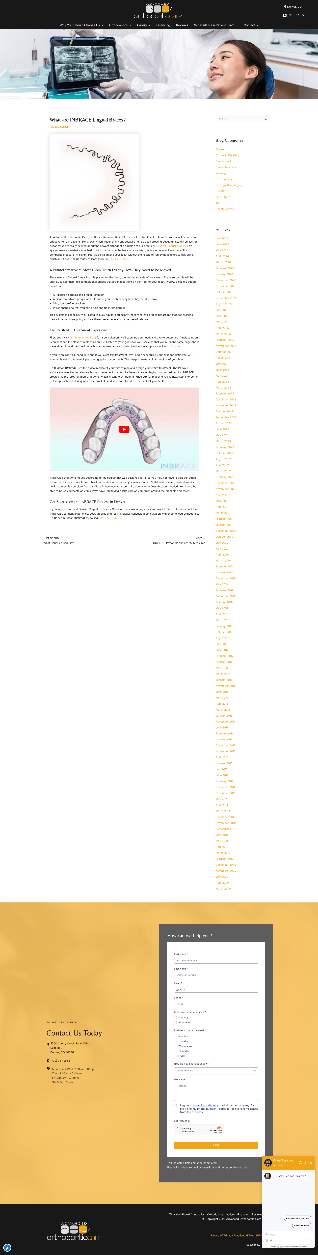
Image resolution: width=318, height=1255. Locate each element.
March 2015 (223, 709)
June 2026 (222, 244)
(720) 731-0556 (297, 15)
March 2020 (223, 560)
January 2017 (224, 662)
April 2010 (222, 846)
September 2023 (226, 417)
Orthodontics (224, 179)
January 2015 (224, 715)
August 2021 (223, 495)
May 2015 (222, 697)
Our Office (222, 191)
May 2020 (222, 548)
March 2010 (223, 852)
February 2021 (225, 518)
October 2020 (224, 536)
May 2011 (221, 799)
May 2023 (222, 435)
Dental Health (224, 161)
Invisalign (221, 173)
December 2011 (225, 787)
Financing (243, 1214)
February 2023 (225, 447)
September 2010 (226, 829)
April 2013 (222, 757)
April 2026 (222, 256)
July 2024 (222, 363)
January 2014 (224, 739)
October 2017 (224, 632)
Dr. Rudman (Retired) (83, 337)
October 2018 (224, 602)
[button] (101, 25)
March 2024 (223, 387)
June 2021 (222, 500)
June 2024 (222, 369)
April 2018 (222, 614)
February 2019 (225, 590)
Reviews (257, 1214)
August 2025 (224, 304)
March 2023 (223, 441)
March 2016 (223, 673)
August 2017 (223, 638)
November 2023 (226, 405)
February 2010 (225, 858)
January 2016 (224, 679)
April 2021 (222, 506)
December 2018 (226, 596)
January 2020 (224, 572)
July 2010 (222, 835)
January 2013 (224, 763)
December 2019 (226, 578)
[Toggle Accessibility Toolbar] (7, 1248)
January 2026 (224, 274)
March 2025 (223, 333)
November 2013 (226, 751)
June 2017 (222, 650)
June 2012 (222, 775)
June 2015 (222, 691)
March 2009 (223, 888)
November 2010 (226, 823)
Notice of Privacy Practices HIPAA (232, 1235)
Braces (220, 149)
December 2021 (226, 483)
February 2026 (225, 268)
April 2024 (222, 381)
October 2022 (224, 453)
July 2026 (222, 238)
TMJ (218, 203)
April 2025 (222, 328)
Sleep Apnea (223, 197)
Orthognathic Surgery (229, 185)
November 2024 (226, 345)
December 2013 (226, 745)
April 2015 (222, 703)
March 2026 (223, 262)
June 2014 (222, 727)
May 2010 (222, 840)
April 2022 (222, 465)
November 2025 (226, 286)
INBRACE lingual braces (170, 246)
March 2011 (223, 811)
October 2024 (224, 351)
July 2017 (222, 644)
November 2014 (226, 721)
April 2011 (222, 805)
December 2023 (226, 399)
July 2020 (222, 542)
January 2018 (224, 626)
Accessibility (252, 1244)
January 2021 (224, 524)
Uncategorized (225, 209)
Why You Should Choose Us (187, 1214)
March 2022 (223, 471)
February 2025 (225, 339)
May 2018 (222, 608)
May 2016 (222, 667)
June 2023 (222, 429)
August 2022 (224, 459)
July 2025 (222, 310)
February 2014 (225, 733)
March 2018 (223, 620)
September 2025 (226, 298)
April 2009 (222, 882)
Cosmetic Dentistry (227, 155)
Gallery (230, 1214)
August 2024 (224, 357)
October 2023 (224, 411)
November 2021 (226, 489)
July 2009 (222, 876)
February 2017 (224, 656)
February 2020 (225, 566)
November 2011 (225, 793)
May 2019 (222, 584)
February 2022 (225, 477)
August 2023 (224, 423)
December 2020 (226, 530)
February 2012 (225, 781)
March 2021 (223, 512)
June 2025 (222, 316)
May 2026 (222, 250)
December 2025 (226, 280)
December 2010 (226, 817)
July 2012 (222, 769)
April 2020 (222, 554)
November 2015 (226, 685)
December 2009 (226, 864)
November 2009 (226, 870)
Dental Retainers (226, 167)
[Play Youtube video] (124, 429)
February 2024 (225, 393)
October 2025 (224, 292)
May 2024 (222, 375)
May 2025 (222, 322)
